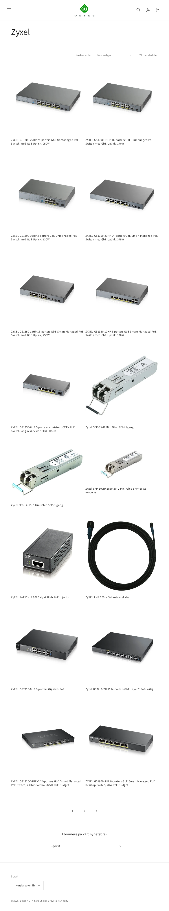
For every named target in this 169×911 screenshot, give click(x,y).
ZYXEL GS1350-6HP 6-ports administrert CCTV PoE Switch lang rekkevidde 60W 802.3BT (43, 429)
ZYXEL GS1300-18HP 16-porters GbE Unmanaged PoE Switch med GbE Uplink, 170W (119, 141)
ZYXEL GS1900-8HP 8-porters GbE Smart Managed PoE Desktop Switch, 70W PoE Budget (120, 783)
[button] (9, 10)
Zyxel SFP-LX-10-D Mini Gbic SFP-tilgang (37, 505)
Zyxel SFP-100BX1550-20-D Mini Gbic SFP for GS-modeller (116, 490)
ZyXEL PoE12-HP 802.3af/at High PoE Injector (40, 597)
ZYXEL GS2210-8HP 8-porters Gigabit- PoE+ (38, 689)
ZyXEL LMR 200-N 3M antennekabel (107, 597)
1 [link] (72, 811)
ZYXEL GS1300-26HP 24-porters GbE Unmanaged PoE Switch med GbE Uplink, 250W (45, 141)
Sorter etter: (83, 55)
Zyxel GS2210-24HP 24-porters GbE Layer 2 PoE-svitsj (119, 689)
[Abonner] (119, 846)
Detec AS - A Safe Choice (34, 900)
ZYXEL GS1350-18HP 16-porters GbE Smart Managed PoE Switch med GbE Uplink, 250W (47, 333)
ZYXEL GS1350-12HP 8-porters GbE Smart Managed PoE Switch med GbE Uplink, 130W (120, 333)
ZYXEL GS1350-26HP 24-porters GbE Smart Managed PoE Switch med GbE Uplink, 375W (121, 237)
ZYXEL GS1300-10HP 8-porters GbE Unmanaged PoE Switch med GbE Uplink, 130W (44, 237)
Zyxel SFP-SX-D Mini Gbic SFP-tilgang (109, 427)
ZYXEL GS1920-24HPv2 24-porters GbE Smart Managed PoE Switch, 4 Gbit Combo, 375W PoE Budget (46, 783)
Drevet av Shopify (58, 900)
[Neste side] (96, 811)
